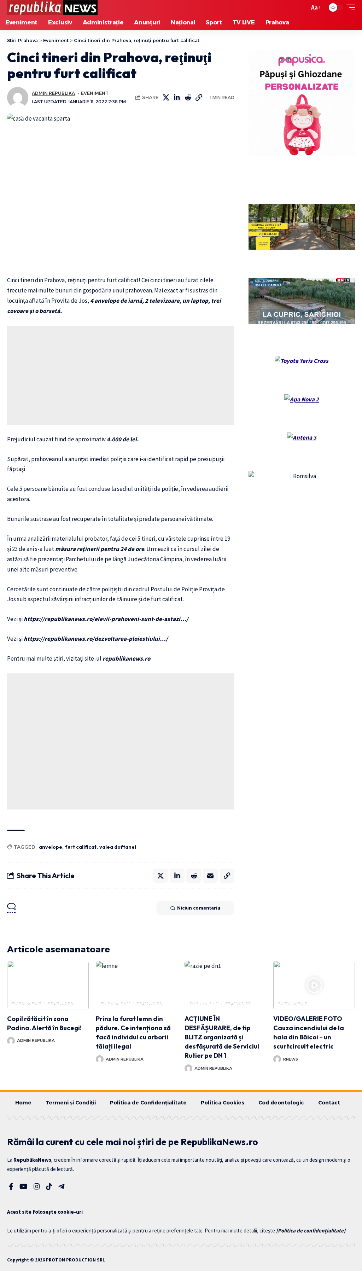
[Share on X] (166, 97)
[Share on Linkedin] (177, 97)
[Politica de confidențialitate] (310, 1230)
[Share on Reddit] (188, 97)
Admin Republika (53, 93)
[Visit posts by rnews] (277, 1059)
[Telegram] (61, 1186)
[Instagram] (37, 1186)
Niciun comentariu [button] (198, 908)
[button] (302, 7)
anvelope (50, 847)
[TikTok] (49, 1186)
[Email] (210, 876)
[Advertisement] (120, 375)
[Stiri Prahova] (52, 7)
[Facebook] (11, 1186)
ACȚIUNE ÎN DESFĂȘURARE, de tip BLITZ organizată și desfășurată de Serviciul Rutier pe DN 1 (222, 1037)
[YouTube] (23, 1186)
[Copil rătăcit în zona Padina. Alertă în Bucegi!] (48, 985)
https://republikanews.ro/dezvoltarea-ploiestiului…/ (96, 639)
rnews (290, 1059)
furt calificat (81, 847)
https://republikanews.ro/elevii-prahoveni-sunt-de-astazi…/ (106, 619)
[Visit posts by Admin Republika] (17, 97)
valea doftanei (117, 847)
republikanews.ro (126, 658)
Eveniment (95, 93)
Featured (60, 1003)
